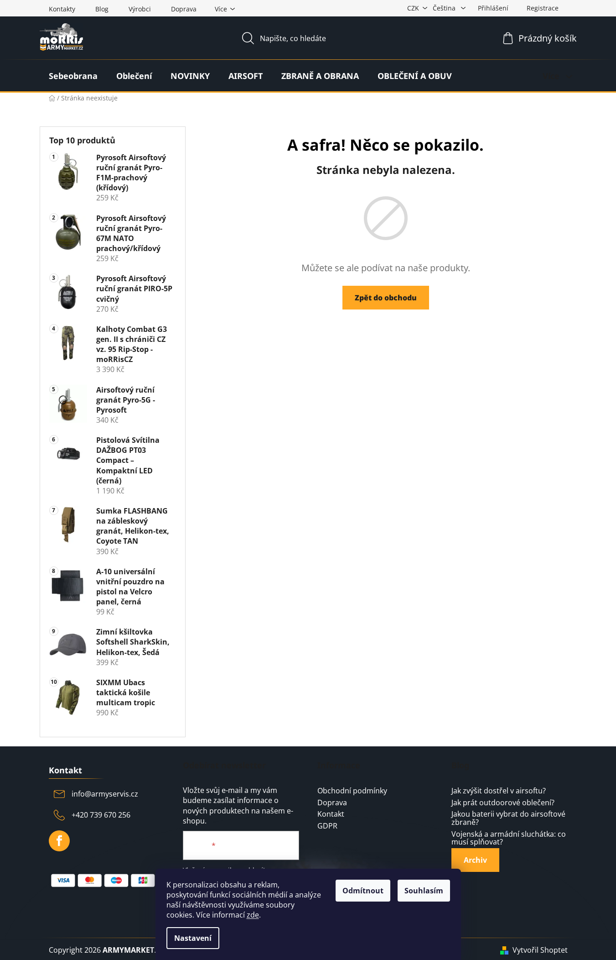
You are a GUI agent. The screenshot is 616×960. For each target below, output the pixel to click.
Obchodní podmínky (352, 791)
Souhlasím (423, 891)
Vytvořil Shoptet (540, 950)
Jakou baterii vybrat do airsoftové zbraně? (508, 818)
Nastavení (193, 938)
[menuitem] (73, 75)
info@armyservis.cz (105, 794)
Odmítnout (362, 891)
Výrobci (140, 9)
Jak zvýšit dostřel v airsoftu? (498, 791)
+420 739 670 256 (101, 815)
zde (253, 915)
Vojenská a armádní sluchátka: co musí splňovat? (508, 838)
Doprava (184, 9)
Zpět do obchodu (386, 298)
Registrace (543, 8)
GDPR (327, 826)
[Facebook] (59, 840)
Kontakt (330, 814)
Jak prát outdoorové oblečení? (502, 803)
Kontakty (62, 9)
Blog (102, 9)
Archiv (475, 860)
